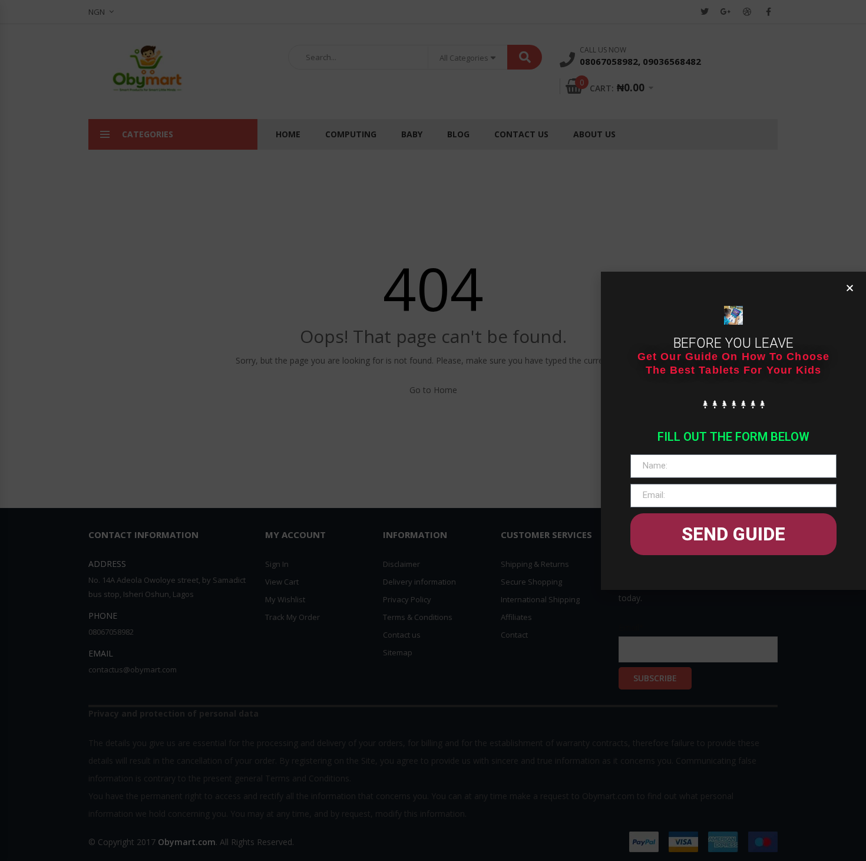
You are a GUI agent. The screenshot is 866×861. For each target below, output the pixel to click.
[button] (849, 287)
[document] (433, 430)
